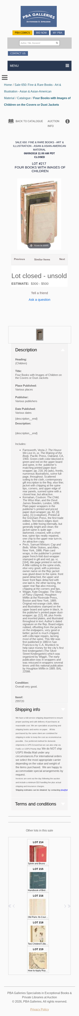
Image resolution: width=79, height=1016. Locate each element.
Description (26, 349)
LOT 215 (38, 879)
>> (69, 905)
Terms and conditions (35, 803)
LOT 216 (38, 906)
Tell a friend (39, 293)
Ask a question (39, 300)
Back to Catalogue (29, 121)
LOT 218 (38, 933)
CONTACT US (18, 53)
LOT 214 (38, 853)
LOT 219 (38, 960)
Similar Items (42, 259)
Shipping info (27, 709)
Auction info (53, 124)
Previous (19, 259)
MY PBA (57, 32)
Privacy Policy (39, 1009)
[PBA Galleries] (39, 17)
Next (62, 259)
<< (10, 905)
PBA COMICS (22, 32)
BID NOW (41, 32)
